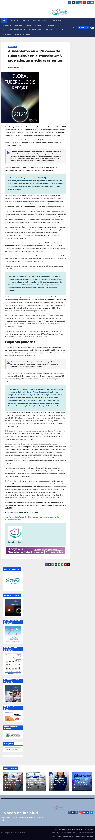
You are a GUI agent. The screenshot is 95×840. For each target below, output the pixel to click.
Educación (54, 776)
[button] (76, 27)
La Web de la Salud (19, 813)
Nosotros (13, 20)
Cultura (18, 25)
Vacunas (48, 30)
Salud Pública (35, 30)
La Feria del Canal (80, 782)
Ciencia (38, 25)
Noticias (7, 34)
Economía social (40, 20)
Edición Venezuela (22, 34)
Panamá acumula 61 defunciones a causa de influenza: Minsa (13, 780)
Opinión (59, 30)
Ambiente (7, 25)
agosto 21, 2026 (35, 784)
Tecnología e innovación (14, 30)
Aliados (25, 20)
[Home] (4, 20)
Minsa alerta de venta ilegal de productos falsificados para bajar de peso (35, 781)
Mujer (28, 25)
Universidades (51, 25)
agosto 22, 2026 (12, 784)
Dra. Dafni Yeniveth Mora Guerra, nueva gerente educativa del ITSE (58, 781)
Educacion (56, 20)
